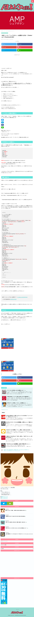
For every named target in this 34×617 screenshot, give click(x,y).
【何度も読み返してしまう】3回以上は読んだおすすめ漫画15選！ (18, 396)
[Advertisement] (7, 61)
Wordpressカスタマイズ (5, 409)
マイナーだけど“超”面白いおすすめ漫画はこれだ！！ (16, 390)
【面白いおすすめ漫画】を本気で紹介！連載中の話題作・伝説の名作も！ (15, 522)
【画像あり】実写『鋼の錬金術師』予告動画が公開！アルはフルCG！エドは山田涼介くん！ (16, 449)
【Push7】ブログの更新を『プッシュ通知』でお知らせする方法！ (18, 429)
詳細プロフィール (4, 496)
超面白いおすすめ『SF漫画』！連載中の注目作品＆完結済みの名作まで (15, 510)
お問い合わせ (17, 609)
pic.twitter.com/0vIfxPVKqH (22, 297)
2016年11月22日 (13, 299)
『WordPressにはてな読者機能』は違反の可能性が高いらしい (18, 443)
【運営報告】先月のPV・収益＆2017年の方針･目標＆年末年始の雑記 (15, 516)
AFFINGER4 (24, 615)
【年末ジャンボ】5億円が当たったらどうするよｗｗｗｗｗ (12, 450)
